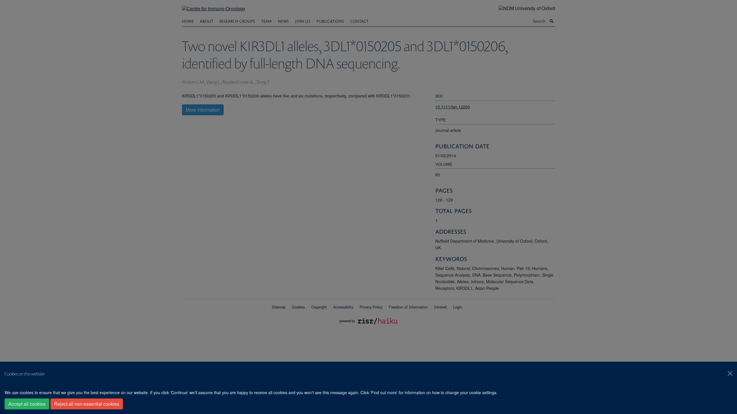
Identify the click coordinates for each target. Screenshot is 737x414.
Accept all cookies (26, 403)
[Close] (730, 373)
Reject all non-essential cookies (86, 403)
